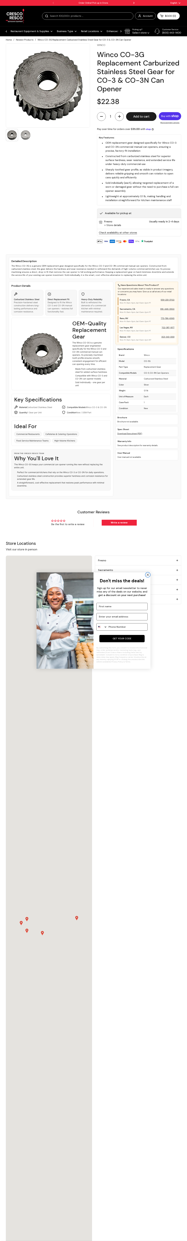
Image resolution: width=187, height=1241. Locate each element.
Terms (127, 662)
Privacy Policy (117, 662)
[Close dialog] (147, 574)
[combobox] (102, 626)
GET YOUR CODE (122, 638)
